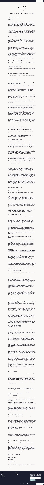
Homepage (12, 13)
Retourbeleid (3, 476)
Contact (26, 13)
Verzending (2, 475)
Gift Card (32, 13)
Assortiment (19, 13)
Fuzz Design (22, 483)
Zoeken (2, 474)
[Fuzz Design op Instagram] (17, 474)
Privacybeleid (3, 477)
